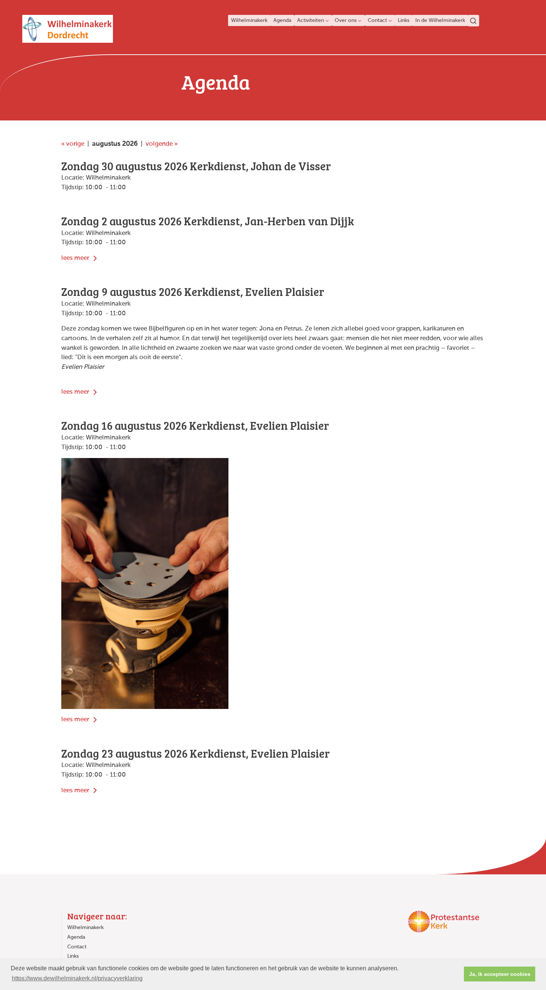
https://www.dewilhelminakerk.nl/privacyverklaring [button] (77, 978)
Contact (377, 20)
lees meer (76, 258)
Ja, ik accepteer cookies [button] (499, 974)
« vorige (72, 144)
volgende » (162, 144)
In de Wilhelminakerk (440, 20)
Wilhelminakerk (249, 20)
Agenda (282, 20)
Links (403, 20)
